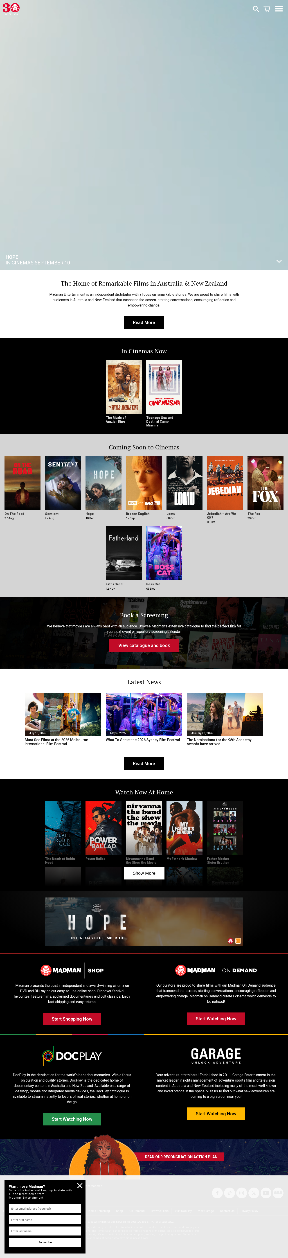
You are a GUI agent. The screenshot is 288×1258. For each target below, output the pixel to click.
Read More (144, 322)
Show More (144, 873)
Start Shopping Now (72, 1019)
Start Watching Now (216, 1018)
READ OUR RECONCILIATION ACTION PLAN (181, 1157)
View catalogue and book (144, 645)
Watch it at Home (47, 260)
